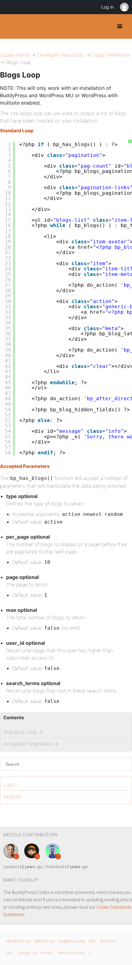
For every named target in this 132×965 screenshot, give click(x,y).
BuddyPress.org (71, 941)
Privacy (47, 953)
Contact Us (27, 953)
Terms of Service (71, 953)
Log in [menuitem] (107, 7)
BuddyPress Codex (10, 26)
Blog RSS (107, 941)
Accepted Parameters (24, 466)
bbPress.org (44, 941)
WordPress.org (18, 941)
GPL (9, 953)
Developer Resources (60, 55)
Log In (10, 784)
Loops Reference (111, 55)
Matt (92, 941)
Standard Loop (16, 131)
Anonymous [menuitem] (124, 7)
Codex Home (14, 55)
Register (12, 796)
